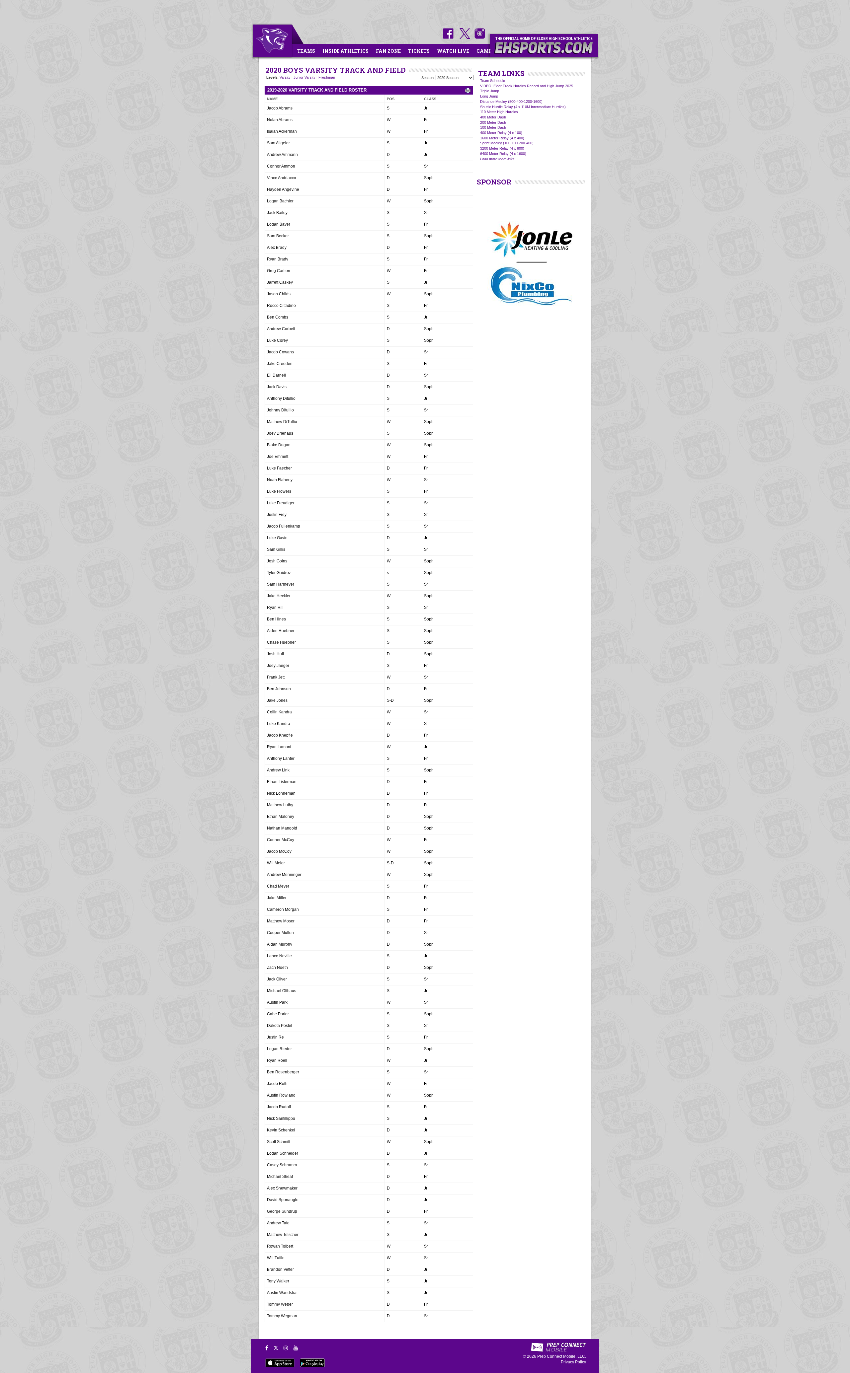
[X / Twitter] (276, 1347)
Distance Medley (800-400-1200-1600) (511, 102)
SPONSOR (494, 181)
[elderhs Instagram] (478, 37)
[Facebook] (267, 1348)
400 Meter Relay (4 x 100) (501, 133)
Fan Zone (388, 51)
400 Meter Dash (493, 117)
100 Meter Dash (493, 127)
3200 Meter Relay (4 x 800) (502, 148)
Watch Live (453, 51)
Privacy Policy (573, 1362)
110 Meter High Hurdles (499, 112)
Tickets (419, 51)
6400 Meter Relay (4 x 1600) (503, 154)
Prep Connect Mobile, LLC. (561, 1356)
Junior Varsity (304, 77)
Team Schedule (492, 81)
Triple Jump (489, 91)
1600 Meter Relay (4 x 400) (502, 138)
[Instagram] (286, 1348)
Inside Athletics (345, 51)
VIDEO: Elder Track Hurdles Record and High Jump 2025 (526, 86)
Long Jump (489, 96)
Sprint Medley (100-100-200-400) (507, 143)
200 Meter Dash (493, 122)
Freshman (326, 77)
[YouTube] (295, 1348)
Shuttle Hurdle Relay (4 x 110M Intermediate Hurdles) (523, 107)
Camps (485, 51)
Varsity (285, 77)
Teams (306, 51)
